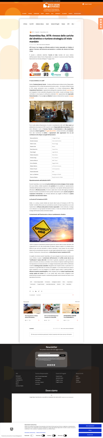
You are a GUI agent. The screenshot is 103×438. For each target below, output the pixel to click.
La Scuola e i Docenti (39, 382)
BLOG (77, 376)
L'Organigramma (19, 380)
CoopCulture (69, 282)
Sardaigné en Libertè (56, 282)
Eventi (47, 24)
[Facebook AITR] (101, 24)
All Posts (25, 24)
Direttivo (59, 284)
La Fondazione (19, 378)
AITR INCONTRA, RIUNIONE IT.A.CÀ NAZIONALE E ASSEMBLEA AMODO (70, 316)
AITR (68, 24)
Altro (73, 24)
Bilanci (17, 384)
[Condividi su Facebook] (30, 291)
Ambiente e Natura (40, 24)
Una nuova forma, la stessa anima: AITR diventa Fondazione (31, 316)
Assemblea (68, 284)
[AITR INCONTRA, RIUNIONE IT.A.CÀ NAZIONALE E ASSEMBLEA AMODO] (70, 308)
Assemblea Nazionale (50, 284)
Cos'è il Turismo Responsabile (41, 376)
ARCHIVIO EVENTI (59, 378)
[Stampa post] (41, 291)
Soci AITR (31, 24)
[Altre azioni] (73, 32)
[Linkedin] (101, 20)
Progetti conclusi (59, 382)
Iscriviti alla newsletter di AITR (44, 353)
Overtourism (32, 284)
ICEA (63, 284)
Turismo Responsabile (38, 282)
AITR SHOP (78, 382)
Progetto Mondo (40, 284)
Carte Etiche (37, 380)
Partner (17, 382)
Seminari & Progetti (55, 24)
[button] (24, 13)
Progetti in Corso (59, 380)
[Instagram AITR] (101, 22)
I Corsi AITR (37, 384)
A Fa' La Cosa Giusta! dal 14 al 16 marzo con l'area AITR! (51, 316)
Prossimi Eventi (59, 376)
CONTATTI (78, 378)
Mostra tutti (77, 301)
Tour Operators (38, 378)
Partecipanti (18, 376)
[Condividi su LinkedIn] (35, 291)
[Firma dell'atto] (32, 308)
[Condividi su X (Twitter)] (32, 291)
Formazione (47, 282)
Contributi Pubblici (19, 386)
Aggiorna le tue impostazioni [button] (67, 397)
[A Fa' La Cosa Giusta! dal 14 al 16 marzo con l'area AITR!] (51, 308)
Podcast (63, 24)
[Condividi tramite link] (38, 291)
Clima (64, 282)
